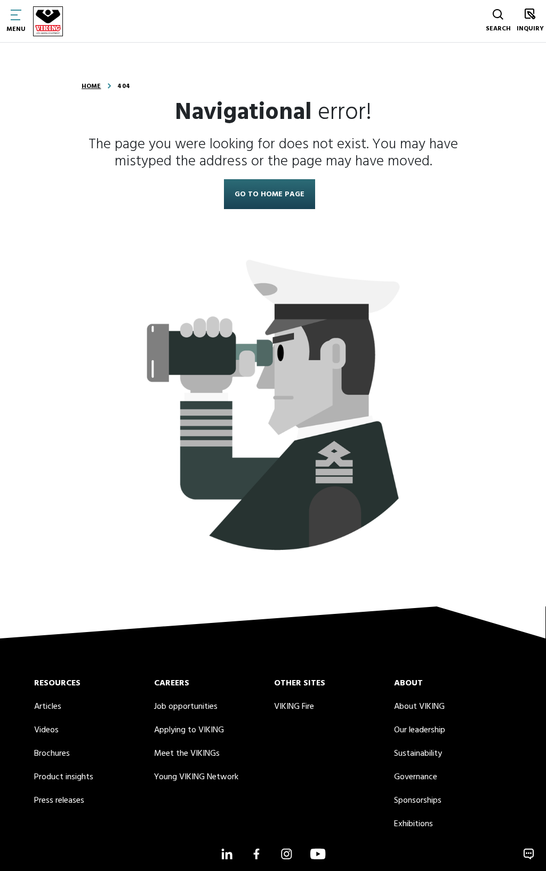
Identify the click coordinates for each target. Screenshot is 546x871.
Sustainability (418, 754)
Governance (415, 777)
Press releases (59, 801)
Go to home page (269, 194)
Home (91, 86)
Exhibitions (413, 824)
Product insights (63, 777)
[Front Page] (48, 21)
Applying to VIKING (189, 730)
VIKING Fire (294, 707)
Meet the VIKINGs (187, 754)
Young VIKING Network (196, 777)
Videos (46, 730)
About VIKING (419, 707)
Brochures (52, 754)
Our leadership (419, 730)
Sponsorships (417, 801)
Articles (47, 707)
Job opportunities (186, 707)
